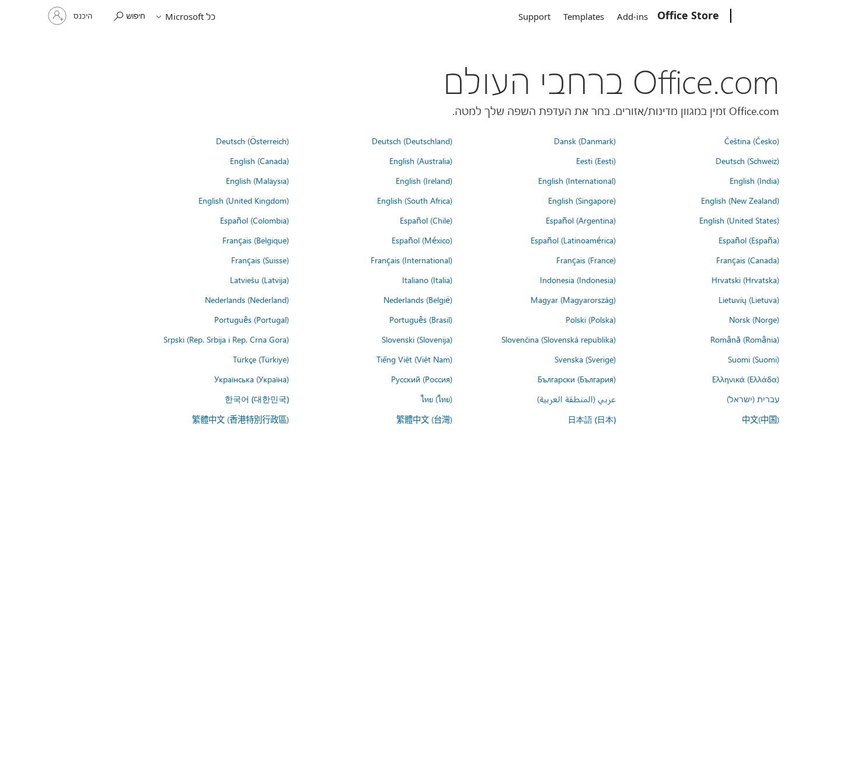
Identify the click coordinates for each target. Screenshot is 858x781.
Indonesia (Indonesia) (578, 279)
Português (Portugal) (251, 319)
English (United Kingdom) (243, 200)
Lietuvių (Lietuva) (749, 299)
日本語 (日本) (592, 419)
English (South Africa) (414, 200)
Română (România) (744, 339)
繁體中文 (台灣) (424, 419)
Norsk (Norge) (754, 319)
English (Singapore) (582, 200)
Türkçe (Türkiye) (261, 359)
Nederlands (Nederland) (247, 299)
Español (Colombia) (254, 220)
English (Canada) (259, 160)
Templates (583, 16)
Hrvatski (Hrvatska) (745, 279)
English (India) (754, 180)
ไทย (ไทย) (436, 399)
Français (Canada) (747, 260)
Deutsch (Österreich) (252, 141)
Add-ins (632, 16)
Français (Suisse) (260, 260)
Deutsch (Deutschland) (412, 141)
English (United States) (739, 220)
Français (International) (411, 260)
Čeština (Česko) (751, 141)
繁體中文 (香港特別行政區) (240, 419)
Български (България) (577, 379)
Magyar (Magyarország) (573, 299)
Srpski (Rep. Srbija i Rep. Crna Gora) (226, 339)
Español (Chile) (426, 220)
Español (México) (422, 240)
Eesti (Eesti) (596, 160)
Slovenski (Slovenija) (417, 339)
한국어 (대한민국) (257, 399)
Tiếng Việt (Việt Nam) (414, 359)
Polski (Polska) (591, 319)
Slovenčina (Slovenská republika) (558, 339)
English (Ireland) (424, 180)
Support (534, 16)
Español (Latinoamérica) (573, 240)
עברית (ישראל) (753, 399)
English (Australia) (420, 160)
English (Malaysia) (257, 180)
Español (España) (749, 240)
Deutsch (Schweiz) (747, 160)
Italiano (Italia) (427, 279)
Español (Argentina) (581, 220)
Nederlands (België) (417, 299)
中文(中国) (760, 419)
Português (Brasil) (420, 319)
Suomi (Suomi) (753, 359)
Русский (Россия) (421, 379)
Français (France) (586, 260)
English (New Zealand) (740, 200)
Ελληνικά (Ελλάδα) (745, 379)
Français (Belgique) (255, 240)
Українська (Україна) (251, 379)
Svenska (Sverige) (585, 359)
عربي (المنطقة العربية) (576, 399)
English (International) (577, 180)
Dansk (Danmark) (585, 141)
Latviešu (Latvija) (259, 279)
